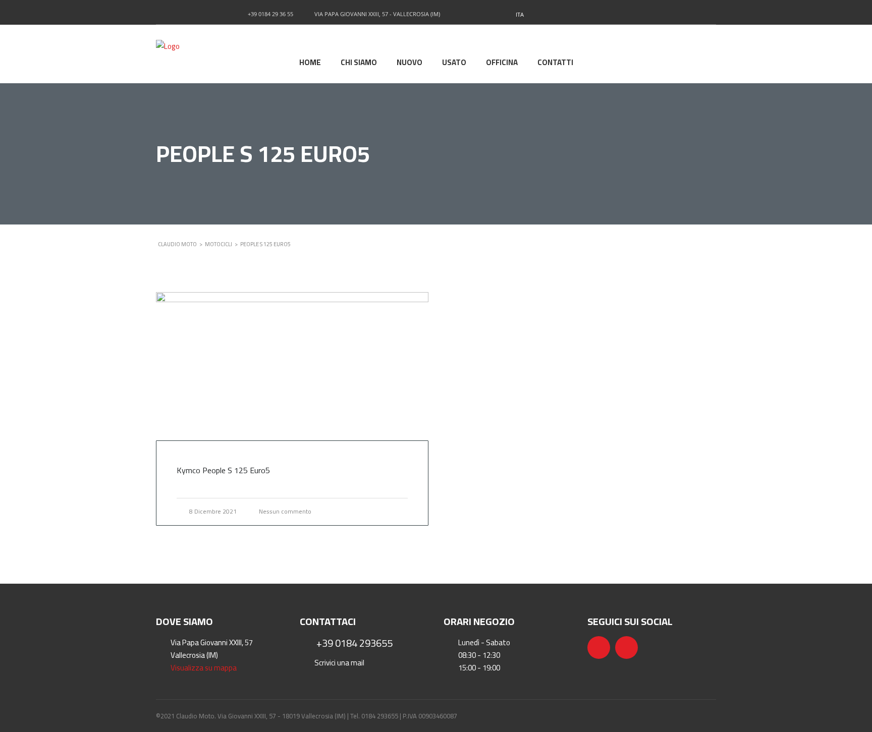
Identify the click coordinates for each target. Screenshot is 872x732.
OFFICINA (502, 63)
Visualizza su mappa (204, 667)
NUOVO (409, 63)
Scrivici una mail (339, 662)
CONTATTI (555, 63)
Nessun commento (285, 511)
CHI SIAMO (359, 63)
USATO (454, 63)
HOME (310, 63)
